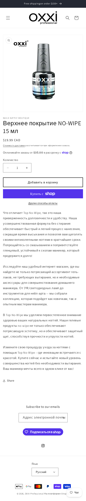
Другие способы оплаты (43, 203)
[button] (8, 18)
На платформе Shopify (56, 493)
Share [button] (10, 380)
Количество (10, 160)
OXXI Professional (34, 493)
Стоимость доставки (14, 145)
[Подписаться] (63, 417)
